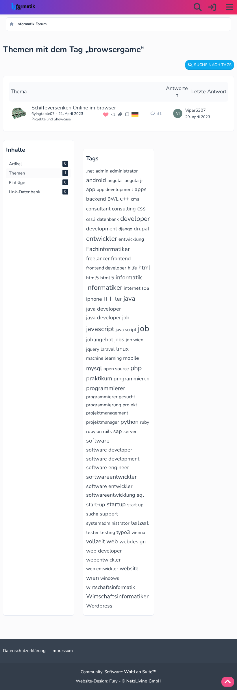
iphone (94, 299)
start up (135, 505)
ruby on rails (99, 431)
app (90, 189)
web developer (104, 550)
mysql (94, 368)
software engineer (107, 467)
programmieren (131, 378)
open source (116, 369)
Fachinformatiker (108, 249)
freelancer (98, 258)
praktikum (99, 378)
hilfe (132, 268)
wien (92, 578)
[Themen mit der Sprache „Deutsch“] (135, 114)
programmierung (103, 405)
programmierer (105, 388)
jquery (92, 349)
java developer (103, 308)
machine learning (104, 358)
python (129, 422)
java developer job (107, 317)
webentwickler (103, 559)
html (144, 267)
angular (115, 180)
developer (135, 218)
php (136, 368)
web (112, 541)
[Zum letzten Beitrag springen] (177, 113)
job (143, 328)
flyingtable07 (43, 113)
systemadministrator (107, 523)
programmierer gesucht (110, 397)
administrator (124, 171)
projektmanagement (107, 413)
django (125, 229)
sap (117, 431)
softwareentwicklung (110, 494)
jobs (119, 339)
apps (141, 189)
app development (115, 189)
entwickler (101, 238)
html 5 (107, 278)
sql (140, 494)
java (129, 298)
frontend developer (106, 268)
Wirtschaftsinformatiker (117, 596)
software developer (109, 449)
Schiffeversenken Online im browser (74, 107)
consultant (98, 208)
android (96, 180)
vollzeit (95, 541)
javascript (100, 328)
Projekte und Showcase (51, 119)
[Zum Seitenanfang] (227, 682)
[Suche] (197, 7)
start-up (95, 504)
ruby (144, 422)
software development (112, 458)
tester (92, 532)
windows (109, 578)
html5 (92, 278)
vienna (138, 532)
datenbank (108, 219)
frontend (121, 258)
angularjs (134, 180)
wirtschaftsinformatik (110, 587)
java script (126, 329)
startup (116, 504)
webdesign (132, 541)
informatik (129, 277)
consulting (124, 208)
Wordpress (99, 605)
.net (90, 171)
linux (122, 349)
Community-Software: (118, 672)
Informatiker (104, 287)
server (130, 431)
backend (96, 198)
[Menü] (229, 7)
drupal (141, 228)
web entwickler (102, 569)
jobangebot (99, 339)
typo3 (123, 532)
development (101, 228)
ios (145, 288)
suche (92, 514)
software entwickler (109, 486)
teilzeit (140, 523)
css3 (91, 219)
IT (105, 299)
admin (102, 171)
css (141, 208)
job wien (134, 340)
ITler (116, 299)
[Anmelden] (212, 7)
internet (132, 288)
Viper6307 (195, 110)
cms (135, 199)
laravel (108, 349)
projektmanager (102, 422)
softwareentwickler (111, 477)
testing (107, 532)
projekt (130, 405)
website (129, 568)
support (109, 513)
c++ (124, 199)
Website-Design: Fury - (119, 681)
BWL (113, 199)
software (98, 441)
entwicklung (131, 239)
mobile (131, 358)
